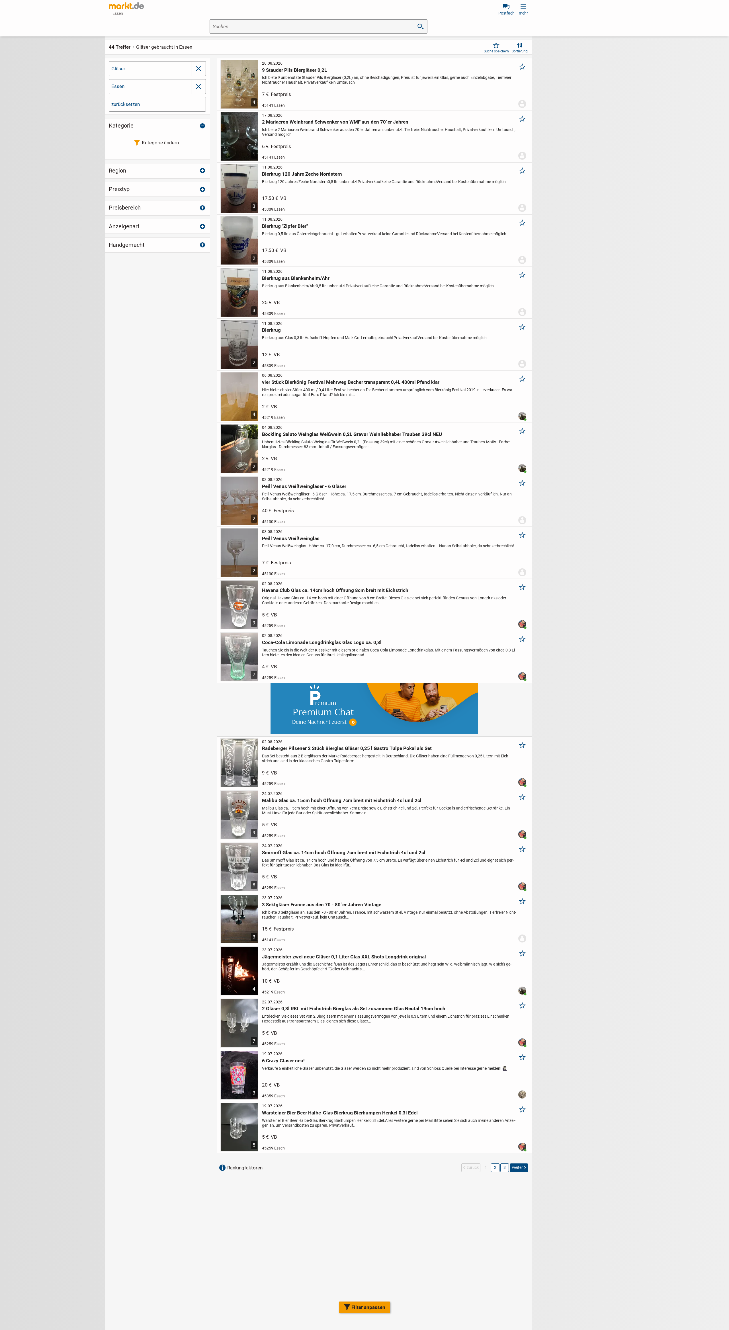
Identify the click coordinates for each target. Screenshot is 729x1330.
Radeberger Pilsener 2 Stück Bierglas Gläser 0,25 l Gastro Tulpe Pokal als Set (347, 748)
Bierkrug (271, 330)
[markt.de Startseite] (126, 5)
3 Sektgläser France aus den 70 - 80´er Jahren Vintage (321, 904)
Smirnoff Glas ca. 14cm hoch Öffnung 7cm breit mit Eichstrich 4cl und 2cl (343, 852)
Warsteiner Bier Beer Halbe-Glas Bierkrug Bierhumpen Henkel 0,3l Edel (340, 1113)
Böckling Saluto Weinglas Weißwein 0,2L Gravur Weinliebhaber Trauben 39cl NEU (352, 434)
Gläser (118, 68)
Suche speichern (496, 51)
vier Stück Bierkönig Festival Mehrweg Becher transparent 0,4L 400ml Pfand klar (350, 382)
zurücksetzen (125, 104)
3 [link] (504, 1167)
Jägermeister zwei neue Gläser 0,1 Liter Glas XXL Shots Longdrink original (344, 957)
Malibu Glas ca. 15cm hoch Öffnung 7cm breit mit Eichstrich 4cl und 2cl (341, 800)
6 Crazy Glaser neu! (283, 1060)
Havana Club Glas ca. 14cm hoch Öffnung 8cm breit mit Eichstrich (335, 590)
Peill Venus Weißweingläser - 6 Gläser (304, 486)
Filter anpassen (368, 1307)
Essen (117, 86)
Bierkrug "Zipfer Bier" (285, 226)
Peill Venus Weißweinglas (291, 538)
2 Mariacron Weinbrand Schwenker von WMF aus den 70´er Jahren (335, 122)
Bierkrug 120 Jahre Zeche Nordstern (302, 174)
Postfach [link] (506, 13)
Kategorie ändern (160, 142)
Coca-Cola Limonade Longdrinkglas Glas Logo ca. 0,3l (322, 642)
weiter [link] (517, 1167)
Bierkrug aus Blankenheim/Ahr (295, 278)
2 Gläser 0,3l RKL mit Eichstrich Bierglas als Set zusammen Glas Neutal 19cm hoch (353, 1008)
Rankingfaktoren (245, 1168)
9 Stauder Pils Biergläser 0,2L (294, 70)
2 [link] (495, 1167)
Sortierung (520, 51)
